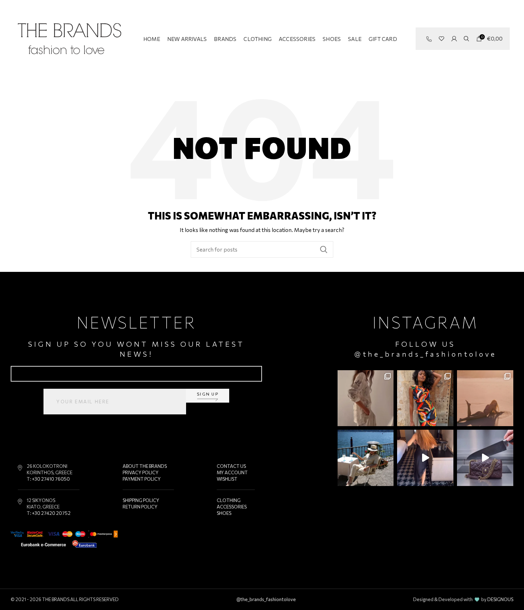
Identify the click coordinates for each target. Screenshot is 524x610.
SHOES (224, 513)
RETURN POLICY (140, 507)
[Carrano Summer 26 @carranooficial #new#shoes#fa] (425, 458)
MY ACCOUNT (232, 472)
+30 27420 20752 (51, 513)
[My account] (454, 39)
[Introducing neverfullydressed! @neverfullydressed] (425, 398)
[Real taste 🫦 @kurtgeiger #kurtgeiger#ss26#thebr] (485, 458)
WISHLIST (227, 479)
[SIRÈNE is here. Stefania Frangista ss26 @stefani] (485, 398)
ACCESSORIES (232, 507)
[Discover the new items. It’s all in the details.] (366, 398)
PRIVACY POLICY (141, 472)
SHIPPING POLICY (141, 500)
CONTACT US (231, 466)
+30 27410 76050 (51, 479)
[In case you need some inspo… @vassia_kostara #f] (366, 458)
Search (324, 249)
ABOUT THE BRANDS (145, 466)
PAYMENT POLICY (142, 479)
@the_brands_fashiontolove (425, 354)
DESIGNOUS (500, 599)
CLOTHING (229, 500)
